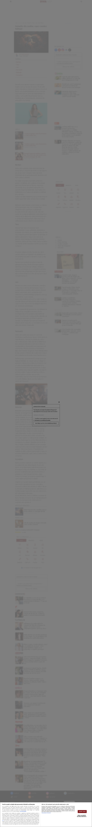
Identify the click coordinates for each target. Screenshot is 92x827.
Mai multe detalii (23, 811)
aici (3, 820)
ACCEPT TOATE (82, 811)
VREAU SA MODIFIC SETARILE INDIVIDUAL (81, 816)
